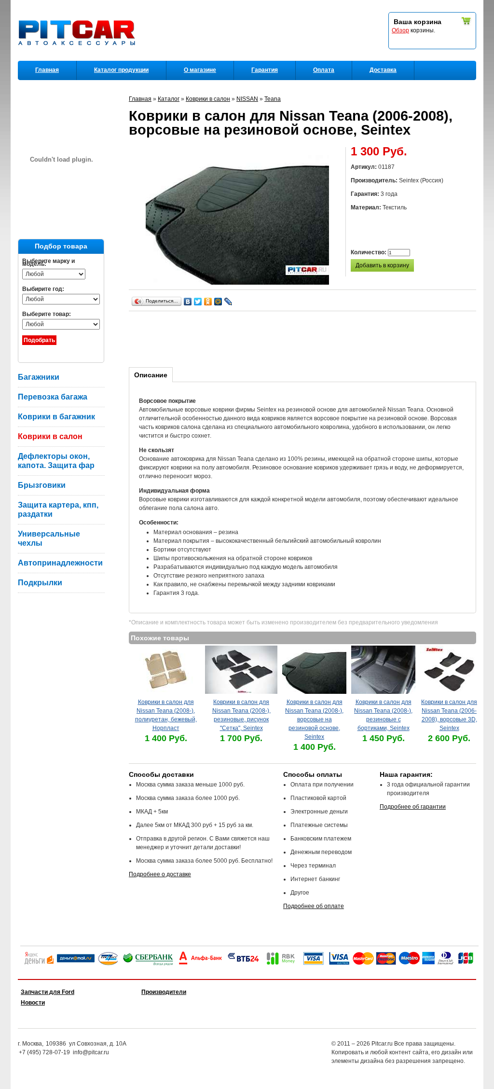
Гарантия (264, 70)
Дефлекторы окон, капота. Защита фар (56, 460)
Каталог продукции (121, 70)
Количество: (369, 252)
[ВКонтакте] (188, 301)
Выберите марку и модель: (48, 262)
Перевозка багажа (52, 397)
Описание (150, 375)
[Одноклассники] (208, 301)
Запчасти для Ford (47, 992)
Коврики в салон (50, 436)
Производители (163, 992)
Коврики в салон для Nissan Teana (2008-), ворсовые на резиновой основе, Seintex (314, 719)
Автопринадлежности (60, 563)
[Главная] (78, 58)
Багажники (38, 377)
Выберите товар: (46, 314)
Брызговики (42, 485)
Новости (33, 1002)
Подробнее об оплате (313, 906)
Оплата (323, 70)
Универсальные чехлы (49, 538)
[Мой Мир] (218, 301)
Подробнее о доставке (160, 874)
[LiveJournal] (228, 301)
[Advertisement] (304, 337)
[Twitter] (198, 301)
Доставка (383, 70)
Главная (47, 70)
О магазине (200, 70)
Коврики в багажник (56, 417)
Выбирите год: (43, 289)
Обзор (400, 30)
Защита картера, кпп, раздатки (58, 509)
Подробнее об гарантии (413, 806)
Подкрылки (40, 583)
